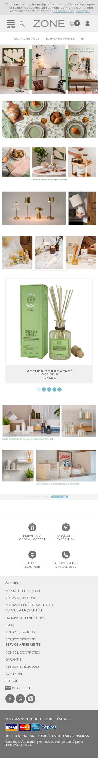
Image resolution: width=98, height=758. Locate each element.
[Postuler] (49, 497)
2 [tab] (44, 389)
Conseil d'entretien (22, 652)
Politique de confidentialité (56, 741)
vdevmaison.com (20, 598)
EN (82, 38)
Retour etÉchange (32, 564)
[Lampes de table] (49, 208)
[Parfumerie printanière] (49, 253)
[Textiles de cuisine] (49, 119)
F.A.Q (9, 625)
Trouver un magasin (59, 38)
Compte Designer (20, 639)
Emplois (26, 744)
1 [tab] (39, 389)
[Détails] (49, 164)
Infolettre (21, 688)
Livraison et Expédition (65, 537)
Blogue (11, 680)
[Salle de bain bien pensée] (49, 424)
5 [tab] (59, 389)
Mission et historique (24, 590)
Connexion (87, 23)
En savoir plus (63, 11)
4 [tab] (54, 389)
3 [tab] (49, 389)
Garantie (13, 659)
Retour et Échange (22, 666)
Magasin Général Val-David (29, 605)
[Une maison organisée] (49, 468)
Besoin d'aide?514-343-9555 (66, 564)
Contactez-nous (26, 38)
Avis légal (14, 673)
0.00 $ (74, 24)
